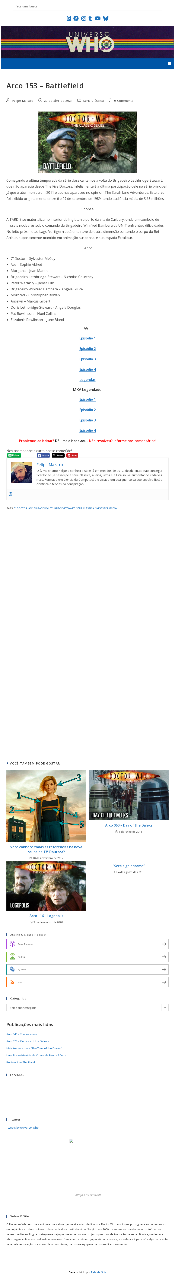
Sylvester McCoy (106, 508)
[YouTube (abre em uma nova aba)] (97, 18)
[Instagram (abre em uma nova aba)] (83, 18)
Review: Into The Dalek (21, 1062)
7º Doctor (20, 508)
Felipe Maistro (23, 101)
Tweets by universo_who (22, 1127)
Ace (30, 508)
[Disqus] (87, 570)
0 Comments (123, 101)
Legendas (88, 379)
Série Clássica (93, 101)
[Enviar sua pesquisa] (158, 6)
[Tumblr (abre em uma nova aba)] (90, 18)
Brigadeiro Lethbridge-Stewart (54, 508)
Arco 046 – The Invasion (21, 1034)
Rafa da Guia (98, 1272)
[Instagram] (11, 494)
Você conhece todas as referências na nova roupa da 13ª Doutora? (46, 849)
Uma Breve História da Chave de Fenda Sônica (36, 1055)
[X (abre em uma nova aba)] (69, 18)
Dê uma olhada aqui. (71, 440)
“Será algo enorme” (129, 866)
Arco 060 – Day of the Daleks (128, 825)
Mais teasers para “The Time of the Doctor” (34, 1048)
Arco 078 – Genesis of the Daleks (27, 1041)
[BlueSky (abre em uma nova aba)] (106, 18)
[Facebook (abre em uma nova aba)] (76, 18)
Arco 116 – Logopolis (46, 915)
